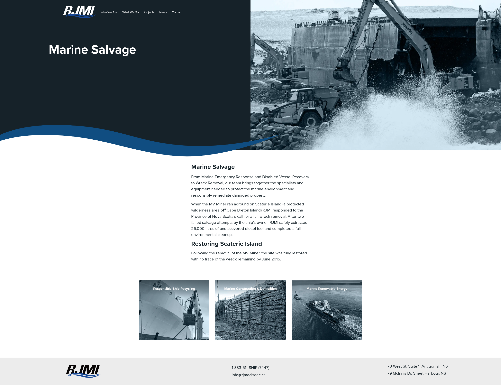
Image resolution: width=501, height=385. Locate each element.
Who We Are (109, 12)
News (163, 12)
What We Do (130, 12)
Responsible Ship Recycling (174, 288)
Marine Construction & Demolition (250, 288)
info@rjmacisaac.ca (249, 375)
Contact (177, 12)
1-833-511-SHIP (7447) (250, 367)
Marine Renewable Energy (326, 288)
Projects (149, 12)
